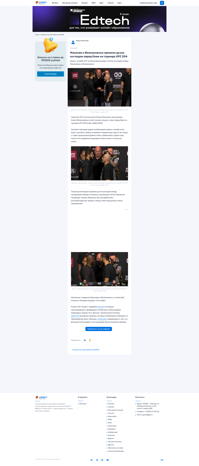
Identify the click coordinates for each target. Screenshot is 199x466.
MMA (93, 3)
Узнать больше (50, 74)
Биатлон (111, 435)
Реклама (82, 404)
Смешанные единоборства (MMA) (52, 35)
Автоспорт (112, 426)
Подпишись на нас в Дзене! (98, 329)
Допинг (111, 438)
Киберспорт (113, 432)
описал (101, 307)
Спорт (37, 35)
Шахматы (112, 429)
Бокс (101, 3)
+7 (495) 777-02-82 (151, 411)
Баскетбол (112, 416)
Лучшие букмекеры (116, 451)
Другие (111, 445)
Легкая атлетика (114, 442)
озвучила (75, 316)
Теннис (111, 3)
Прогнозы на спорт (115, 448)
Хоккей (84, 3)
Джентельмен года (149, 3)
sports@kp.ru (147, 415)
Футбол (55, 3)
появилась (102, 319)
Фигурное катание (69, 3)
